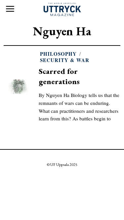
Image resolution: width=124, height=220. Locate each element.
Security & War (64, 60)
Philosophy (58, 54)
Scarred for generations (59, 76)
